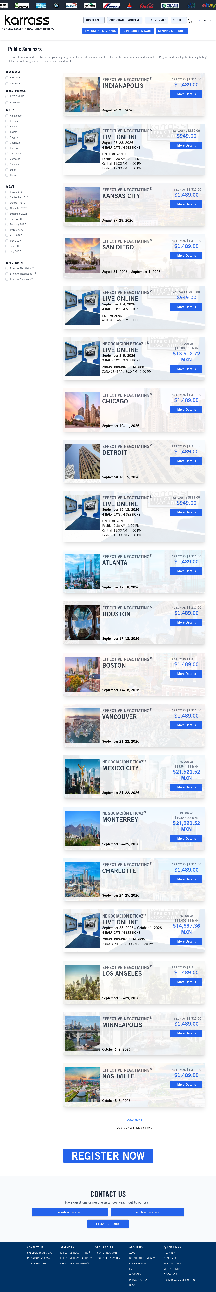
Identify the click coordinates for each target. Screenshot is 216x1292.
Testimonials (156, 20)
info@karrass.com (147, 1212)
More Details (186, 94)
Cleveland (15, 159)
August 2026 (17, 192)
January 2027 (17, 219)
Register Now (108, 1156)
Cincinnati (15, 153)
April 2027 (16, 235)
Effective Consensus (21, 279)
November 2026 (18, 208)
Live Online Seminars (100, 31)
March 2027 (16, 230)
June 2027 (16, 246)
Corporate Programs (124, 20)
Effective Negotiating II (23, 273)
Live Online (17, 96)
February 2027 (18, 224)
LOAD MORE (134, 1119)
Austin (13, 126)
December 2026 (18, 213)
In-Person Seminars (137, 31)
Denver (13, 175)
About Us (92, 20)
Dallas (13, 169)
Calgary (14, 137)
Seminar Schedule (171, 31)
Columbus (15, 164)
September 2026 (19, 197)
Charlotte (15, 142)
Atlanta (14, 121)
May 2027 (15, 240)
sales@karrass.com (70, 1212)
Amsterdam (16, 115)
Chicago (14, 148)
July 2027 (15, 251)
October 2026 (17, 203)
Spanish (15, 83)
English (15, 77)
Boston (13, 132)
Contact (179, 20)
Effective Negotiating (22, 268)
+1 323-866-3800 (108, 1224)
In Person (16, 102)
